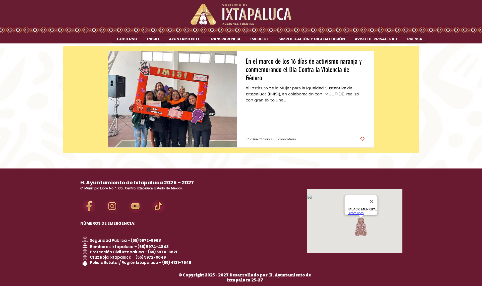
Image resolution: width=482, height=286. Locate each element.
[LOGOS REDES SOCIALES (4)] (112, 206)
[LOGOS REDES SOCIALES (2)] (158, 206)
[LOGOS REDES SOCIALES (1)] (135, 206)
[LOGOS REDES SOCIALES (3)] (89, 206)
